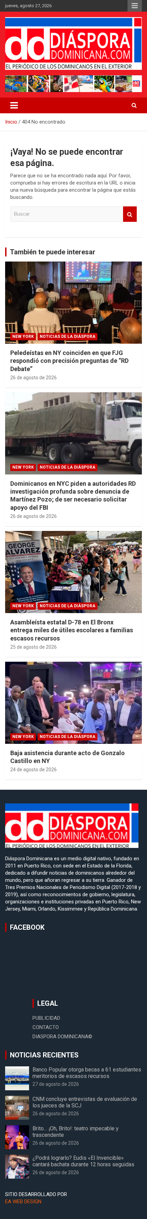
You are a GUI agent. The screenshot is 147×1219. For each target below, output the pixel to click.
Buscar (130, 214)
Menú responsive (135, 6)
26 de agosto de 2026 (33, 377)
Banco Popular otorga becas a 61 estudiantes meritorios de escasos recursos (86, 1072)
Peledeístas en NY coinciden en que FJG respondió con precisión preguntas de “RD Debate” (69, 360)
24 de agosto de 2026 (33, 769)
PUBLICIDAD (46, 1018)
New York (23, 336)
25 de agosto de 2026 (33, 647)
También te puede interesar (52, 252)
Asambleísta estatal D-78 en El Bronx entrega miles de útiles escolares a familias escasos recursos (71, 630)
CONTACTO (45, 1027)
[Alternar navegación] (14, 105)
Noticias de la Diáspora (67, 336)
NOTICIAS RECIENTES (44, 1055)
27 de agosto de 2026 (55, 1084)
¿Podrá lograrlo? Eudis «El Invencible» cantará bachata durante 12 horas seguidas (83, 1161)
